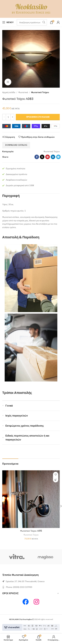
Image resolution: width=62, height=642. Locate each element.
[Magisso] (45, 556)
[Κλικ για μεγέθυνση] (8, 82)
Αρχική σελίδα (8, 92)
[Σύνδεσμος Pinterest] (47, 157)
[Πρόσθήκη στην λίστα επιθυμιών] (55, 474)
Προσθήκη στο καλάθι (38, 117)
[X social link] (42, 157)
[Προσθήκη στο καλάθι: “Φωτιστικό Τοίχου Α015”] (55, 479)
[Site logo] (31, 8)
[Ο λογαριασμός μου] (58, 22)
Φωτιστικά (23, 92)
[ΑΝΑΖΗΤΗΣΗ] (44, 22)
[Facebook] (25, 601)
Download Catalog (16, 145)
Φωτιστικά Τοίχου (40, 92)
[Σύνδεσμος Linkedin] (53, 157)
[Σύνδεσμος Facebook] (36, 157)
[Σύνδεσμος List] (31, 581)
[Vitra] (16, 556)
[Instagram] (36, 601)
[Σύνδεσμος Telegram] (58, 157)
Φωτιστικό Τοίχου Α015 (31, 530)
